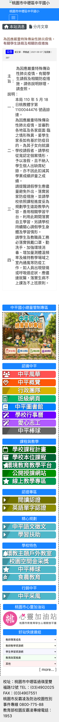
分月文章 (40, 26)
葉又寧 (18, 52)
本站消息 (16, 26)
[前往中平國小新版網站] (29, 335)
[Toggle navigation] (13, 17)
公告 (9, 51)
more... (48, 669)
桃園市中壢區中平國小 (24, 11)
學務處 (26, 52)
